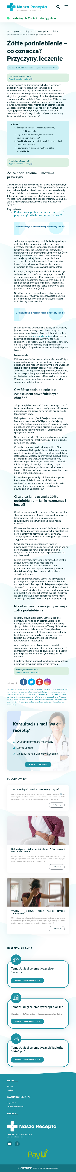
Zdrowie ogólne (41, 31)
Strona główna (14, 31)
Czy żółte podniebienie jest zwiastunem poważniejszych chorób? (35, 136)
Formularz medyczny (38, 764)
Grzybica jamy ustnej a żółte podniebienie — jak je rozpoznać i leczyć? (40, 143)
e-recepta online (42, 336)
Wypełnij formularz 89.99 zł (27, 1021)
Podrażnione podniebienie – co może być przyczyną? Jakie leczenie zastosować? (39, 213)
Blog (27, 31)
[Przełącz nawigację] (66, 7)
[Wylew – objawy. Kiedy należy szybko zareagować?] (38, 892)
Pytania (10, 1086)
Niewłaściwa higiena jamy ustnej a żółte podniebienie (35, 149)
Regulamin (11, 1103)
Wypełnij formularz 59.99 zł (27, 980)
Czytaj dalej (57, 805)
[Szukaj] (58, 7)
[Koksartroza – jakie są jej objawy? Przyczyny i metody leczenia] (38, 830)
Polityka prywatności (15, 1107)
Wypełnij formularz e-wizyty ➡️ (20, 79)
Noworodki (30, 131)
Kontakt (10, 1090)
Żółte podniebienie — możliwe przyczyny (36, 127)
